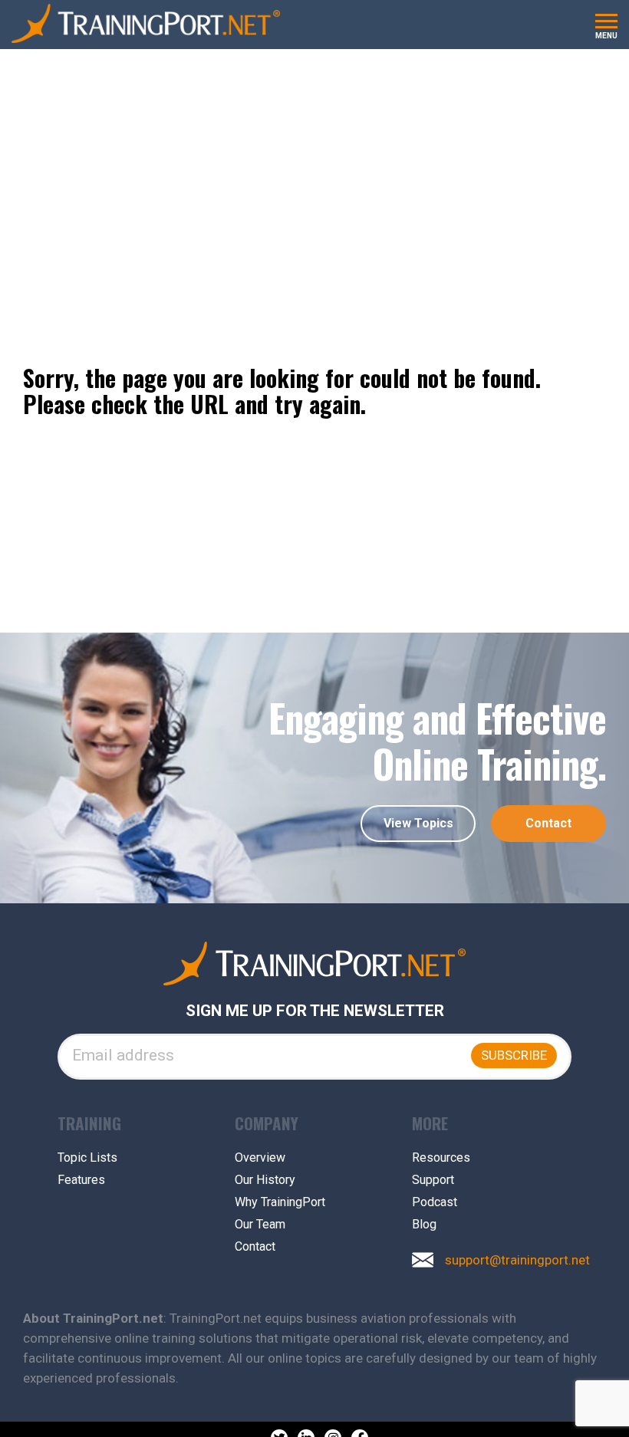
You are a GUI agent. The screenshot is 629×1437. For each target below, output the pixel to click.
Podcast (434, 1202)
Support (433, 1180)
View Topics (418, 823)
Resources (441, 1158)
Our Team (260, 1224)
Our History (265, 1180)
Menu (606, 35)
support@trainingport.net (517, 1260)
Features (81, 1180)
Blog (424, 1224)
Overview (260, 1158)
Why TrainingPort (280, 1202)
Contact (548, 823)
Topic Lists (87, 1158)
